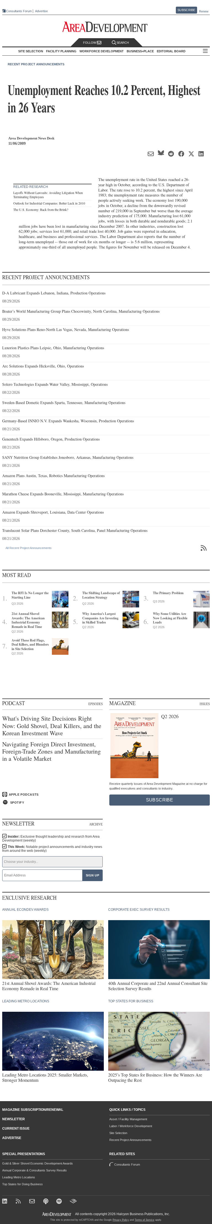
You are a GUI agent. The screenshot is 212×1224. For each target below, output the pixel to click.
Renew (203, 11)
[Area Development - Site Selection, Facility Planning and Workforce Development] (106, 27)
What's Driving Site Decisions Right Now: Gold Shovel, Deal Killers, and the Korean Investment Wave (51, 726)
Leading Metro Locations (18, 1177)
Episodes (95, 704)
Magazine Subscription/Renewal (32, 1110)
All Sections (205, 51)
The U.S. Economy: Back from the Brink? (40, 209)
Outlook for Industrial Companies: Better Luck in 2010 (49, 203)
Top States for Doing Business (22, 1184)
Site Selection (118, 1133)
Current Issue (16, 1128)
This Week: (52, 849)
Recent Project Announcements (36, 64)
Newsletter (13, 1119)
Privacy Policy (121, 1219)
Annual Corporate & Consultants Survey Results (34, 1170)
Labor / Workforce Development (130, 1126)
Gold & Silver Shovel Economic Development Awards (37, 1163)
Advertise (41, 11)
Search (122, 42)
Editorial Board (171, 51)
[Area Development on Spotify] (59, 1201)
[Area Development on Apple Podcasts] (46, 1201)
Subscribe (186, 10)
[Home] (32, 1201)
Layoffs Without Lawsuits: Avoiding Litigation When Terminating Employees (48, 194)
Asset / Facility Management (128, 1119)
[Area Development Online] (57, 1214)
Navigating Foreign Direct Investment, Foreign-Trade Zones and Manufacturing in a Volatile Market (51, 751)
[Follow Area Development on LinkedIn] (5, 1201)
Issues (205, 704)
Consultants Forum (19, 11)
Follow (90, 42)
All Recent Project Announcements (29, 548)
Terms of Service (144, 1219)
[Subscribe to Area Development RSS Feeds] (19, 1201)
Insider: (51, 838)
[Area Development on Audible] (73, 1201)
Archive (96, 824)
